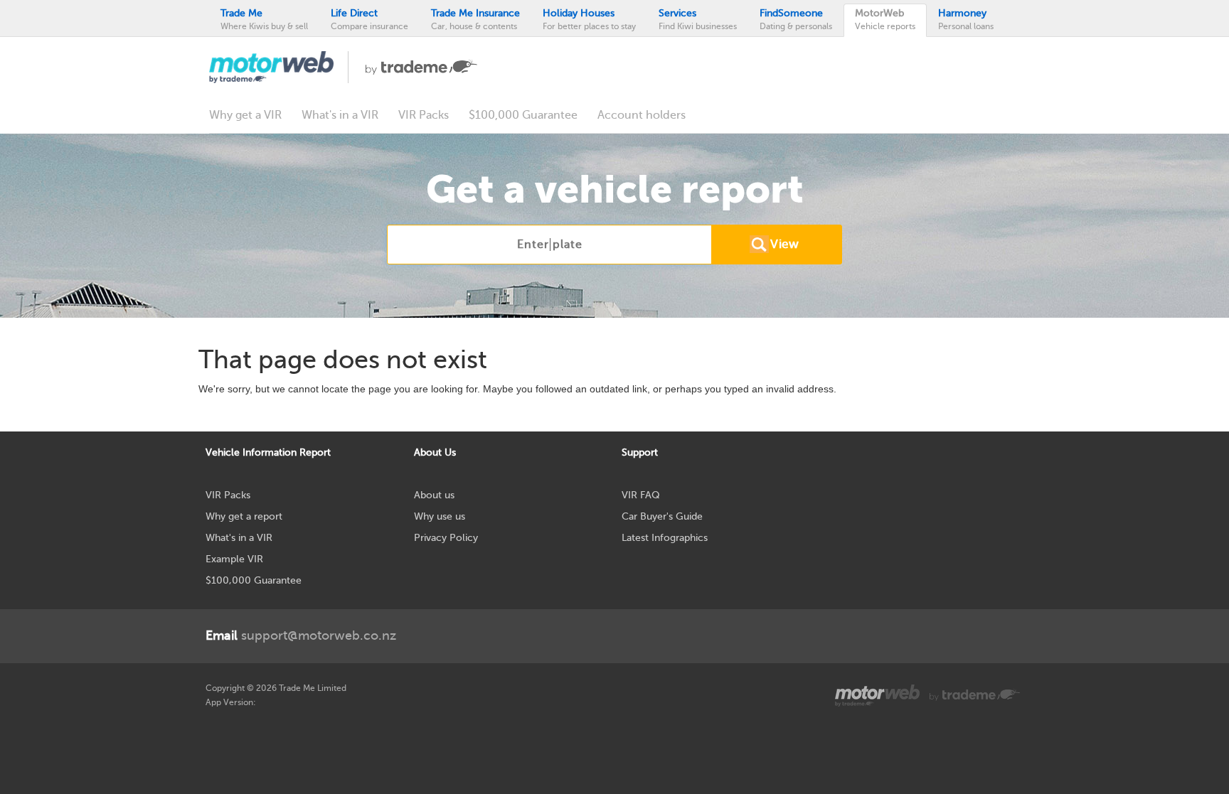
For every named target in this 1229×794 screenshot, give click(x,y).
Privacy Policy (446, 537)
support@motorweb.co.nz (301, 635)
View (784, 244)
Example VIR (234, 559)
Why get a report (244, 516)
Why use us (439, 516)
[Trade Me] (421, 66)
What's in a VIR (340, 115)
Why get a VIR (245, 115)
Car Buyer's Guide (662, 516)
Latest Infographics (665, 537)
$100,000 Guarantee (523, 115)
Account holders (641, 115)
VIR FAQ (641, 495)
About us (434, 495)
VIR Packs (423, 115)
